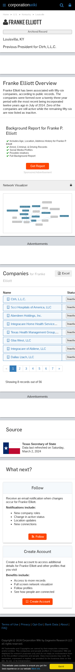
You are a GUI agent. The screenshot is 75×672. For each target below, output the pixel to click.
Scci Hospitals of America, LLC (30, 307)
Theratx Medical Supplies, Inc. (47, 202)
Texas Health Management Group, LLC (36, 332)
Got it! (61, 666)
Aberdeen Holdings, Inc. (26, 315)
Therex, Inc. (14, 217)
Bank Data (51, 624)
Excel (65, 273)
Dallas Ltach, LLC (22, 357)
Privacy (25, 624)
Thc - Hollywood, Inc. (39, 224)
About (64, 624)
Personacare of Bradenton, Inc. (17, 221)
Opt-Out (37, 624)
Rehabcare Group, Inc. (54, 216)
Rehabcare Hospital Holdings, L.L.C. (25, 206)
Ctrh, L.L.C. (18, 299)
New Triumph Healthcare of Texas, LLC (12, 210)
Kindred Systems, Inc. (26, 210)
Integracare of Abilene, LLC (28, 348)
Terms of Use (10, 624)
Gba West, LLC (20, 340)
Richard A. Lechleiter (36, 211)
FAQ (4, 628)
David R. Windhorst (45, 220)
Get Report (37, 166)
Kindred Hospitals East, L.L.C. (46, 212)
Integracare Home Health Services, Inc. (36, 324)
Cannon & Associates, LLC (35, 216)
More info (36, 668)
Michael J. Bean (33, 220)
